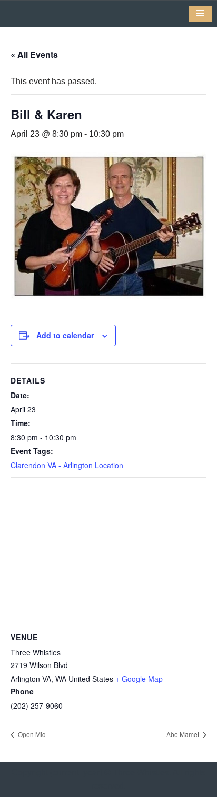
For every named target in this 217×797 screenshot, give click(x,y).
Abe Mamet (183, 734)
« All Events (34, 54)
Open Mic (30, 734)
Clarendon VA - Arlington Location (67, 465)
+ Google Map (139, 678)
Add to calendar (65, 335)
